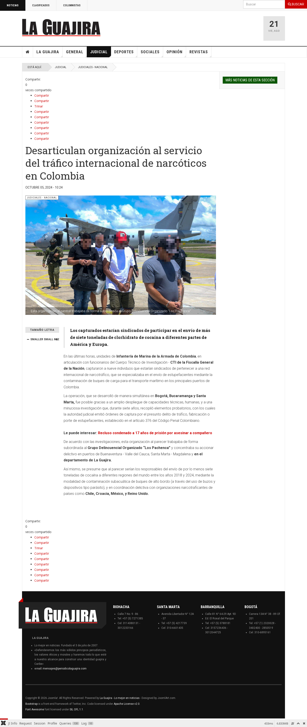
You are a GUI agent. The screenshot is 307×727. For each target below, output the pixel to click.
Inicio (27, 52)
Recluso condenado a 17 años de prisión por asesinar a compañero (155, 433)
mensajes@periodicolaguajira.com (65, 668)
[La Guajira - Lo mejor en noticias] (61, 27)
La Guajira (47, 51)
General (74, 51)
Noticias (12, 5)
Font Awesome (34, 709)
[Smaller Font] (27, 339)
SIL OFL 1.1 (76, 709)
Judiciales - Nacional (93, 67)
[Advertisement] (203, 26)
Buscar (297, 4)
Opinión (174, 51)
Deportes (124, 51)
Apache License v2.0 (127, 703)
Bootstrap (31, 703)
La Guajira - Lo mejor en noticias (120, 698)
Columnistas (71, 5)
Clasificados (40, 5)
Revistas (198, 51)
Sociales (150, 51)
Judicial (99, 51)
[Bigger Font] (56, 339)
